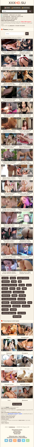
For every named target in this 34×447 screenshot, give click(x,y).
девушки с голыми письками (17, 25)
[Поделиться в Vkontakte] (10, 440)
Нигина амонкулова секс (18, 302)
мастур (29, 285)
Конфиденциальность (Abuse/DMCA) (17, 437)
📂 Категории (25, 7)
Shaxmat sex (5, 295)
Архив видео (17, 316)
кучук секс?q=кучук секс (9, 285)
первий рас (5, 302)
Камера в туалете (19, 292)
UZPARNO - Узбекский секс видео (12, 15)
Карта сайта (22, 436)
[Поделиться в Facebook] (19, 440)
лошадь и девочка (23, 278)
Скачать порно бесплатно (8, 416)
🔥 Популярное (16, 7)
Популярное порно (17, 429)
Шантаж (13, 278)
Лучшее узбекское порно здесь (9, 17)
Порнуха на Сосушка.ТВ (7, 417)
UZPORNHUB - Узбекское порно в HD (13, 16)
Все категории (17, 404)
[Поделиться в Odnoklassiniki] (15, 440)
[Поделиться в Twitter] (23, 440)
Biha (18, 288)
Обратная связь (13, 436)
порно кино (21, 420)
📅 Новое (7, 7)
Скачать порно (5, 419)
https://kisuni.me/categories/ (8, 408)
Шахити (12, 288)
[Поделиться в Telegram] (6, 440)
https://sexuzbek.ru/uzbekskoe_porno (11, 412)
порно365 (13, 309)
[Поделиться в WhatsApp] (27, 440)
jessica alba (21, 299)
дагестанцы (26, 306)
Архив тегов (17, 433)
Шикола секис (6, 306)
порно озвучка (5, 422)
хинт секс (5, 278)
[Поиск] (30, 11)
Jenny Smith (21, 313)
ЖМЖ (24, 288)
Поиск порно (17, 431)
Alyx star (21, 285)
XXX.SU (17, 3)
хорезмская (5, 281)
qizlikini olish (16, 306)
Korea (29, 302)
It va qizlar (5, 309)
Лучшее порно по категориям (9, 19)
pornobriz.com (21, 409)
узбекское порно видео (8, 313)
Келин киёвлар (6, 292)
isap (20, 281)
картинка (4, 288)
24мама (14, 295)
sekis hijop (22, 295)
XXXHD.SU (12, 427)
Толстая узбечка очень (8, 299)
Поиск (5, 29)
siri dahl (14, 281)
